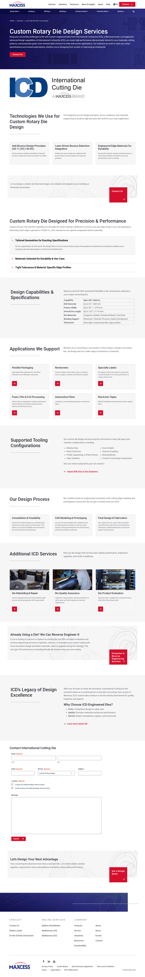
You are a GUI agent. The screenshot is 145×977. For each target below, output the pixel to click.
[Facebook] (43, 961)
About (100, 4)
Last (58, 762)
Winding (62, 11)
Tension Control (81, 11)
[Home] (18, 4)
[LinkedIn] (49, 961)
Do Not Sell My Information (21, 935)
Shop (108, 4)
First (12, 762)
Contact (125, 4)
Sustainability (80, 945)
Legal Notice (55, 970)
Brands (120, 11)
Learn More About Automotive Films (57, 412)
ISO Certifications (71, 970)
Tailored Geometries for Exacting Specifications (41, 240)
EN (117, 4)
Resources (74, 4)
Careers (99, 940)
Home (44, 970)
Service (77, 930)
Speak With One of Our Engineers (82, 471)
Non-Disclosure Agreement (82, 966)
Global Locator (15, 930)
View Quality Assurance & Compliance (57, 609)
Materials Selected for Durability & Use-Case (40, 258)
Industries (63, 4)
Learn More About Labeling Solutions (100, 383)
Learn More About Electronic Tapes (100, 412)
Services (52, 4)
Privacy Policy (47, 966)
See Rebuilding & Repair (14, 609)
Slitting (46, 11)
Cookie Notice (62, 966)
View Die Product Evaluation (100, 609)
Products (78, 925)
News (98, 930)
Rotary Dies (14, 11)
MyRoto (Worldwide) (51, 925)
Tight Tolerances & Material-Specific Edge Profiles (43, 267)
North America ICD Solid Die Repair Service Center (32, 788)
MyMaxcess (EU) (49, 935)
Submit (16, 839)
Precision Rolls (102, 11)
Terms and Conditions (105, 966)
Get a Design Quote (118, 872)
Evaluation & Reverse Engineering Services (118, 657)
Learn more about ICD (77, 724)
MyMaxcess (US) (49, 930)
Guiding (31, 11)
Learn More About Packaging (14, 383)
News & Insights (88, 4)
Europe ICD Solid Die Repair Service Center (30, 785)
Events (98, 935)
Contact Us (18, 54)
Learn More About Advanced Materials (14, 412)
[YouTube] (54, 961)
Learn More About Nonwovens (57, 383)
